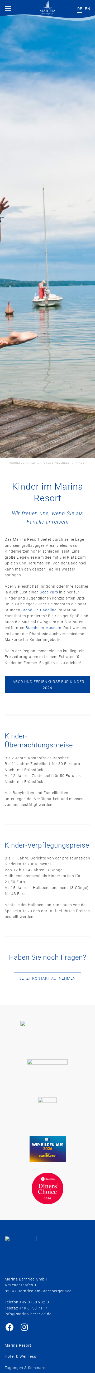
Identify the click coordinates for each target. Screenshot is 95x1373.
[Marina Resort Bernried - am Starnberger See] (47, 7)
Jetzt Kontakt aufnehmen (47, 978)
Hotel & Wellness (55, 462)
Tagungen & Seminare (25, 1368)
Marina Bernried (22, 462)
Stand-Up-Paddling (39, 610)
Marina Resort (18, 1345)
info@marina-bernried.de (28, 1314)
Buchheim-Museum (43, 628)
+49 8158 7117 (33, 1308)
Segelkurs (49, 592)
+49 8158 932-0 (34, 1302)
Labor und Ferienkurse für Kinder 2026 (47, 685)
